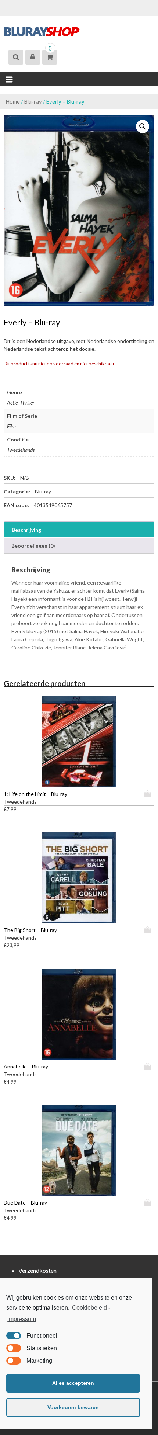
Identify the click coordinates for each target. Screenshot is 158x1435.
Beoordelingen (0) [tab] (33, 546)
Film (11, 426)
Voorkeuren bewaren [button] (73, 1407)
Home (13, 101)
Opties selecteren (149, 793)
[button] (142, 126)
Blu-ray (33, 101)
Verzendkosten (37, 1270)
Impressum (21, 1319)
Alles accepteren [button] (73, 1383)
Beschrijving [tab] (26, 530)
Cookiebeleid (89, 1307)
